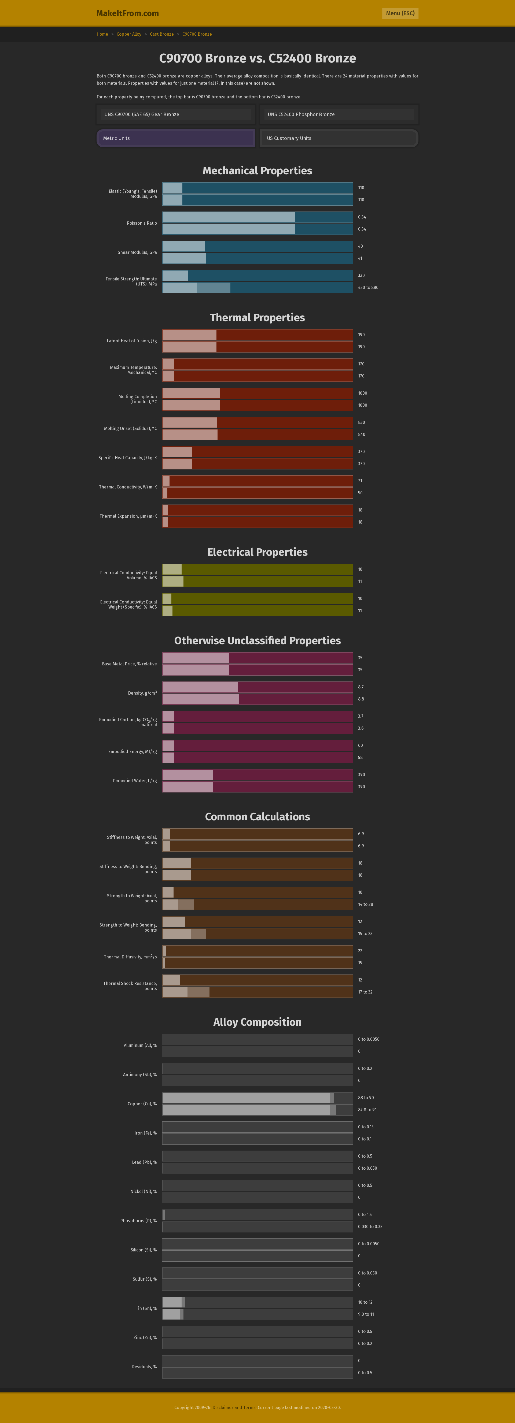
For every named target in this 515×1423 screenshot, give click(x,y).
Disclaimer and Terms (234, 1407)
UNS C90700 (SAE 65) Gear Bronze (141, 114)
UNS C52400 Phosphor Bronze (301, 114)
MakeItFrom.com (128, 13)
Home (102, 34)
